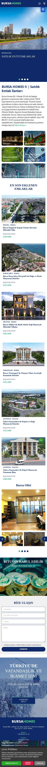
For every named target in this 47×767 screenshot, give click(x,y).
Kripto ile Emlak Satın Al (23, 566)
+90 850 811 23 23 (23, 734)
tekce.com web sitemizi (33, 104)
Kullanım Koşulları (9, 645)
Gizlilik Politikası (20, 645)
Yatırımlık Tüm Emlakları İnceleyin (19, 176)
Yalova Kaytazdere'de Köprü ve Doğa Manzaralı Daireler (19, 422)
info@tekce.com (23, 739)
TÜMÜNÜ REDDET (28, 763)
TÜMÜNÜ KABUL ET (11, 763)
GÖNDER (23, 649)
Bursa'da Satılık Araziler (10, 158)
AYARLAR (40, 763)
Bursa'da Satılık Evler (35, 143)
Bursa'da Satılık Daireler (10, 142)
